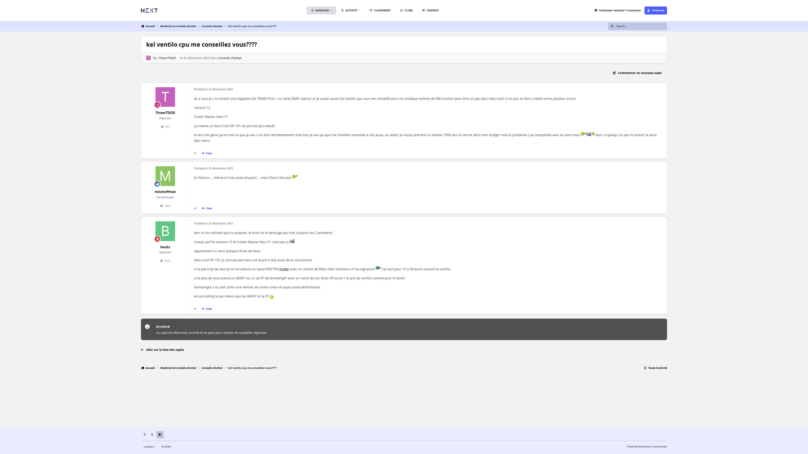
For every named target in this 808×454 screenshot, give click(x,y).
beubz (165, 247)
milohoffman (165, 192)
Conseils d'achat (230, 58)
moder (284, 269)
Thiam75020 (167, 58)
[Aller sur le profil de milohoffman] (165, 176)
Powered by (647, 446)
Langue (149, 446)
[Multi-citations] (195, 153)
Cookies (166, 446)
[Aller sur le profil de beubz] (165, 231)
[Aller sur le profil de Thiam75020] (148, 58)
